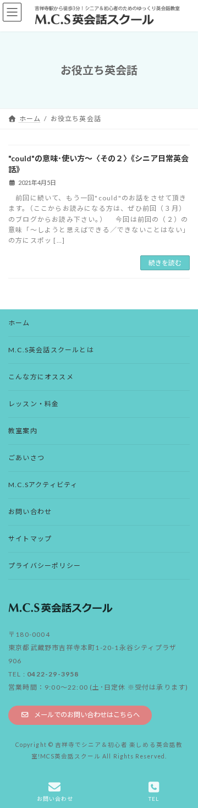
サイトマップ (30, 538)
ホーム (19, 323)
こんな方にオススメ (41, 377)
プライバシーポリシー (44, 565)
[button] (80, 715)
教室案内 (22, 431)
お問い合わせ (30, 511)
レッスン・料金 (33, 404)
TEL (153, 798)
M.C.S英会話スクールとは (51, 350)
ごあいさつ (26, 458)
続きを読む (165, 263)
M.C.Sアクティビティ (43, 485)
